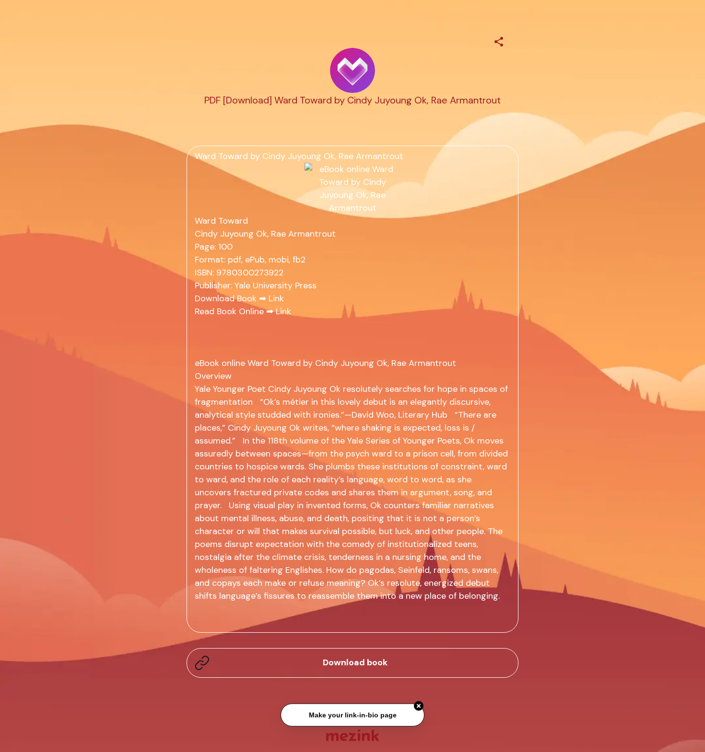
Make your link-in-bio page (352, 714)
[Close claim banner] (418, 705)
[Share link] (499, 40)
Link (276, 298)
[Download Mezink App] (352, 735)
